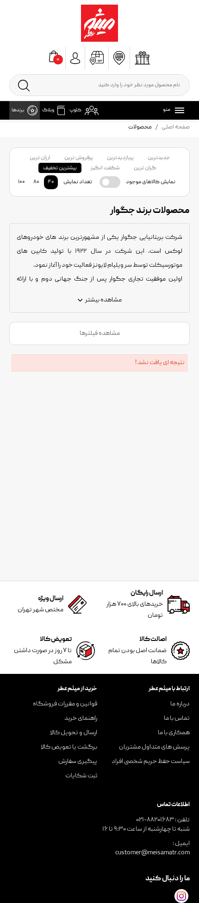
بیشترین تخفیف (60, 168)
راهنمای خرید (80, 718)
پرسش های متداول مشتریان (154, 747)
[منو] (177, 110)
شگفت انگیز (105, 168)
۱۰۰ (21, 182)
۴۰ (51, 182)
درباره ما (180, 704)
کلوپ (75, 110)
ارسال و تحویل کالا (73, 732)
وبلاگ (48, 110)
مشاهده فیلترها (100, 333)
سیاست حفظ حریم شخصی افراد (151, 761)
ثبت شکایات (81, 776)
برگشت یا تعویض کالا (69, 747)
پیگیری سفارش (77, 761)
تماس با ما (177, 718)
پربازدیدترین (120, 158)
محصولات (140, 127)
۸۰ (36, 182)
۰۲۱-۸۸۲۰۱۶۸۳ (155, 820)
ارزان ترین (40, 158)
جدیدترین (159, 158)
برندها (18, 110)
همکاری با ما (174, 732)
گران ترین (145, 168)
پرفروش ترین (78, 158)
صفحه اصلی (176, 127)
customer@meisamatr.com (152, 853)
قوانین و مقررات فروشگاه (65, 704)
